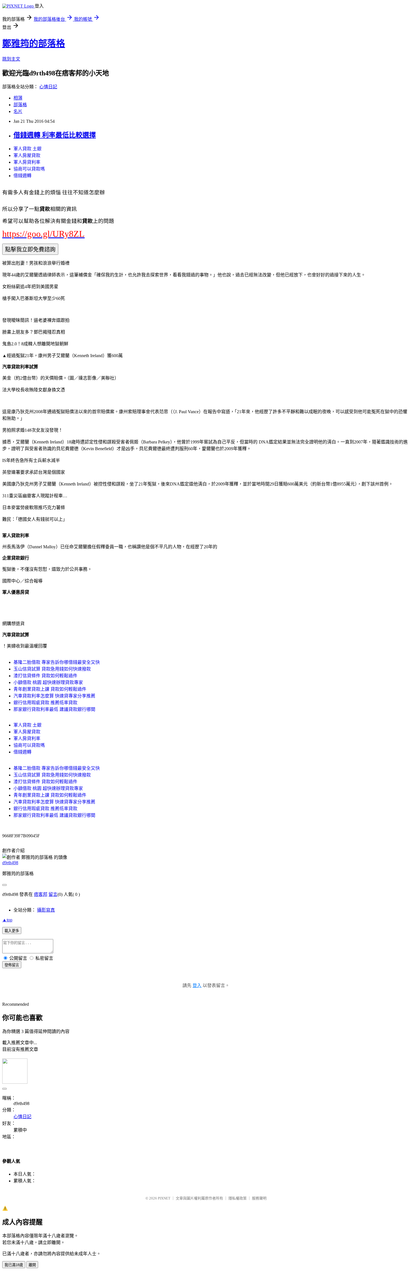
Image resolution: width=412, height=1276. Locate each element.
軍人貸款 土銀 (27, 148)
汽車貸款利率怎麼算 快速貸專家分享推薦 (54, 696)
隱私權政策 (237, 1198)
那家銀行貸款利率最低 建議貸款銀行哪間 (54, 709)
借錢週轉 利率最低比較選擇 (54, 135)
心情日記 (48, 86)
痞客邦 (40, 894)
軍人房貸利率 (26, 162)
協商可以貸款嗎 (29, 169)
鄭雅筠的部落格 (33, 43)
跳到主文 (11, 59)
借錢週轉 (22, 175)
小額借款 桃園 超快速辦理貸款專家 (48, 682)
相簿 (17, 98)
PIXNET (164, 1198)
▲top (7, 919)
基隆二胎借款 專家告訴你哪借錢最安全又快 (56, 662)
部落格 (20, 104)
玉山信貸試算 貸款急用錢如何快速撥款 (52, 669)
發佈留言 (11, 965)
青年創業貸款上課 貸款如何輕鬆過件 (49, 689)
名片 (17, 111)
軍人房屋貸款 (26, 155)
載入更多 (11, 931)
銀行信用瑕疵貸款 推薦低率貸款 (45, 702)
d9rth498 (10, 862)
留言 (52, 894)
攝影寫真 (46, 910)
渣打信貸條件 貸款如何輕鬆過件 (45, 675)
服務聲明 (259, 1198)
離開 (32, 1265)
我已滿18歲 (13, 1265)
